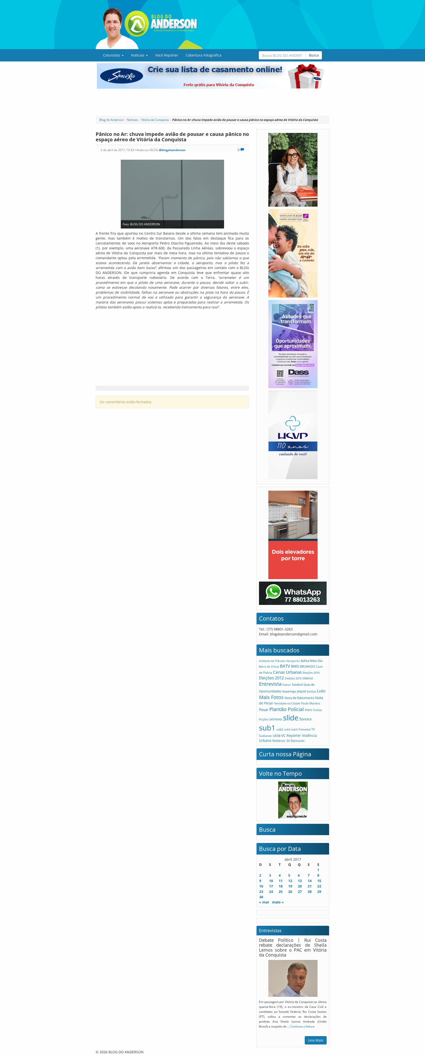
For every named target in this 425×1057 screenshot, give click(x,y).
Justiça (311, 691)
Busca (314, 55)
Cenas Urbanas (287, 672)
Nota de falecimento (299, 698)
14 (310, 880)
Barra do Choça (269, 666)
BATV (285, 666)
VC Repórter (291, 735)
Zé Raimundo (295, 741)
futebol (297, 684)
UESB (276, 735)
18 (281, 886)
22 (319, 886)
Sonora (305, 718)
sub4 (294, 729)
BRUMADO (307, 666)
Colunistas (112, 55)
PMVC (308, 710)
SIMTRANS (275, 719)
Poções (263, 719)
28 (310, 891)
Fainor (287, 684)
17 (271, 886)
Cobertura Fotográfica (203, 55)
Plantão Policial (286, 709)
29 (319, 891)
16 (261, 886)
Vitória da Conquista (155, 120)
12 (290, 880)
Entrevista (270, 684)
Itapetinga (289, 691)
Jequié (301, 691)
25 (281, 891)
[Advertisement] (212, 102)
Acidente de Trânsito (272, 661)
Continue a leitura (302, 1026)
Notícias (138, 55)
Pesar (263, 709)
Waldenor (279, 741)
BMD (295, 666)
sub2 (279, 729)
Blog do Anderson (111, 120)
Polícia (317, 710)
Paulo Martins (310, 703)
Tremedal (304, 729)
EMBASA (308, 678)
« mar (264, 902)
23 (261, 891)
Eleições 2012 (271, 678)
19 (290, 886)
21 (310, 886)
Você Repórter (166, 55)
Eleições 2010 (311, 672)
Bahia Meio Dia (311, 660)
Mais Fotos (271, 697)
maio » (278, 902)
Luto (321, 691)
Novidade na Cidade (287, 703)
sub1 (267, 728)
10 (271, 880)
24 (271, 891)
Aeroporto (293, 661)
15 (319, 880)
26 (290, 891)
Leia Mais (315, 1040)
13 (300, 880)
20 (300, 886)
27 (300, 891)
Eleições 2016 (293, 678)
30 (261, 897)
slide (290, 717)
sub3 (287, 729)
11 (281, 880)
